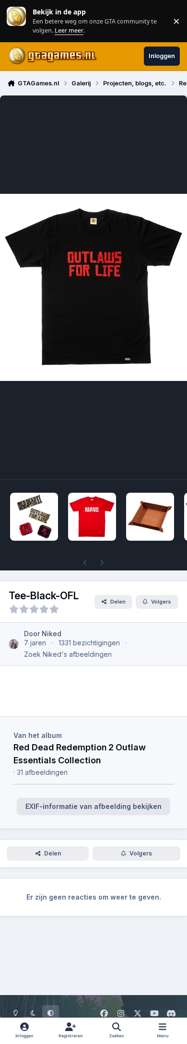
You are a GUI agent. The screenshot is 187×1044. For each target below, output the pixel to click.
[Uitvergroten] (93, 287)
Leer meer (16, 20)
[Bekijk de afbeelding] (34, 517)
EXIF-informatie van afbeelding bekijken (93, 806)
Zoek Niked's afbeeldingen (68, 654)
